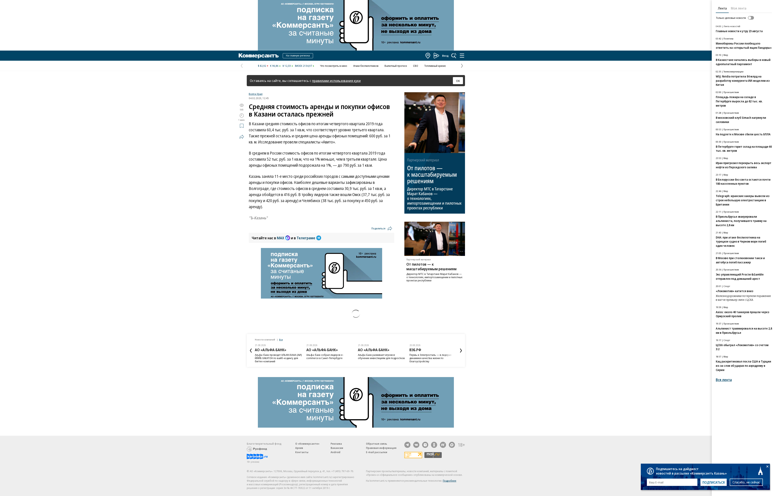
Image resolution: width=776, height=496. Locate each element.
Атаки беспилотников (366, 66)
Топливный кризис (435, 66)
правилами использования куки (336, 80)
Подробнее (449, 480)
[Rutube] (443, 445)
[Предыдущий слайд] (251, 351)
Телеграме (306, 237)
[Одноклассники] (434, 445)
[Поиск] (454, 56)
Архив (299, 448)
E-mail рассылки (376, 452)
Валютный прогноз (396, 66)
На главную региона (298, 55)
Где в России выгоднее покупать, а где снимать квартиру (432, 356)
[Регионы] (428, 56)
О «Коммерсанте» (307, 443)
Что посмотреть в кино (333, 66)
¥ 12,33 (287, 66)
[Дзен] (425, 445)
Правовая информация (381, 448)
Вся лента (724, 379)
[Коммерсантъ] (259, 55)
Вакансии (337, 448)
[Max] (452, 445)
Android (335, 452)
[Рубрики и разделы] (462, 56)
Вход (445, 55)
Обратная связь (376, 443)
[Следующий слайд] (461, 351)
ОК (458, 81)
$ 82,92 (262, 66)
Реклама (336, 443)
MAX (280, 237)
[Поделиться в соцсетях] (241, 136)
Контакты (301, 452)
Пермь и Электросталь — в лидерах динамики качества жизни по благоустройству (379, 358)
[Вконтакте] (416, 445)
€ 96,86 (274, 66)
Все (281, 339)
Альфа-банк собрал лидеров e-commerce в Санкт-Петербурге (273, 356)
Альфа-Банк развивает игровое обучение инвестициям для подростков (329, 356)
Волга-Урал (256, 94)
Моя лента (738, 8)
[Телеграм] (407, 445)
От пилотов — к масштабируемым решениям (431, 266)
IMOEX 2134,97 (303, 66)
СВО (415, 66)
